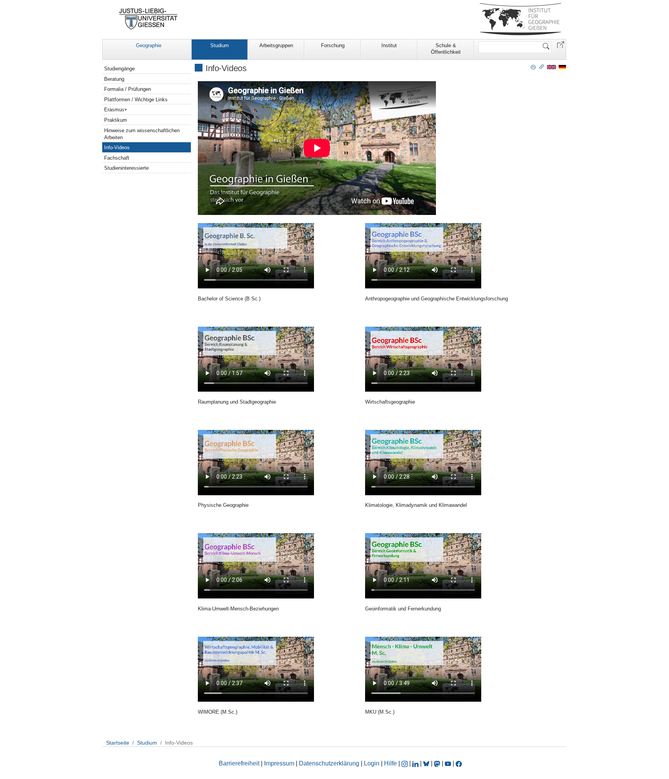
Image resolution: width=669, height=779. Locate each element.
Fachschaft (116, 158)
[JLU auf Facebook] (459, 763)
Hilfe (390, 763)
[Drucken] (533, 66)
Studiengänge (119, 69)
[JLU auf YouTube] (448, 763)
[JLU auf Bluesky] (427, 763)
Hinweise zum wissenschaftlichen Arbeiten (142, 134)
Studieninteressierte (126, 168)
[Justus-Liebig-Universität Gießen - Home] (148, 19)
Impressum (279, 763)
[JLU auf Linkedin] (416, 763)
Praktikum (115, 120)
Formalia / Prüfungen (127, 89)
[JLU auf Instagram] (405, 763)
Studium (219, 45)
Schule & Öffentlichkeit (446, 49)
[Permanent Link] (542, 66)
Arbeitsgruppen (276, 45)
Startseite (117, 743)
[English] (551, 67)
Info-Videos (117, 147)
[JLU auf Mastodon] (438, 763)
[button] (560, 44)
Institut (389, 45)
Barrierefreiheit (239, 763)
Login (372, 763)
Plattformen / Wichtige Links (136, 99)
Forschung (333, 45)
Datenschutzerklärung (329, 763)
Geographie (148, 45)
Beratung (114, 79)
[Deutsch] (562, 67)
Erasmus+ (115, 110)
